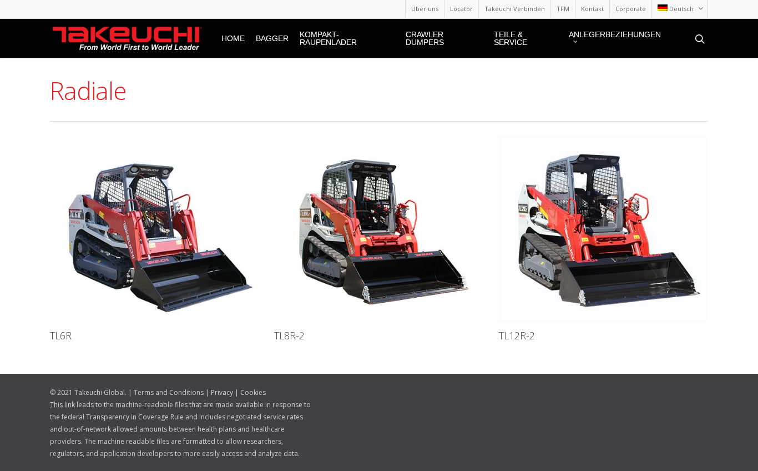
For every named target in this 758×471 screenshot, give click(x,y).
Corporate (630, 8)
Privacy (222, 392)
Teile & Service (510, 38)
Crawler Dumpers (425, 38)
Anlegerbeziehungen (615, 35)
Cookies (253, 392)
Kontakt (592, 8)
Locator (461, 8)
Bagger (272, 38)
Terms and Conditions (169, 392)
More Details (157, 220)
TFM (563, 8)
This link (62, 404)
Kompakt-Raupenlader (328, 38)
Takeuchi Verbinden (514, 8)
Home (233, 38)
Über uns (424, 8)
